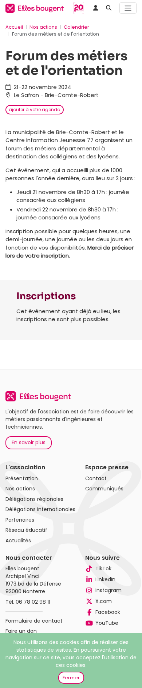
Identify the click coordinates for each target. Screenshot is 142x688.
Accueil (14, 27)
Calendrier (76, 27)
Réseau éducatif (26, 530)
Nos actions (43, 27)
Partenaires (19, 519)
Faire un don (21, 631)
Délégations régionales (34, 499)
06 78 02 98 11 (33, 602)
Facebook (107, 612)
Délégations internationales (40, 509)
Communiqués (104, 488)
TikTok (103, 568)
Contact (96, 478)
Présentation (21, 478)
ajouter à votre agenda (34, 109)
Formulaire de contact (34, 620)
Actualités (18, 540)
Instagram (108, 590)
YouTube (106, 623)
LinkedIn (105, 579)
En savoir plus (29, 442)
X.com (103, 601)
